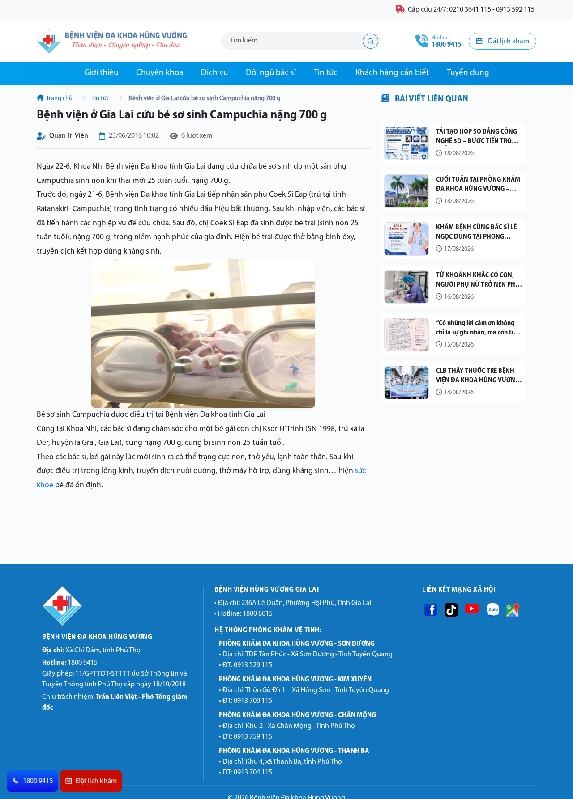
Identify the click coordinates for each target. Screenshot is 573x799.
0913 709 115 (253, 701)
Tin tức (326, 73)
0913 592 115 (515, 9)
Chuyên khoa (159, 73)
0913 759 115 (253, 736)
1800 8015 (258, 613)
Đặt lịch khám (508, 41)
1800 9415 (70, 663)
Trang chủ (59, 98)
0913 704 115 (253, 772)
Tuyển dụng (468, 73)
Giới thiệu (101, 73)
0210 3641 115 (470, 9)
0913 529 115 (253, 665)
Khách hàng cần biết (392, 73)
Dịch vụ (214, 73)
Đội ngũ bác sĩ (271, 73)
